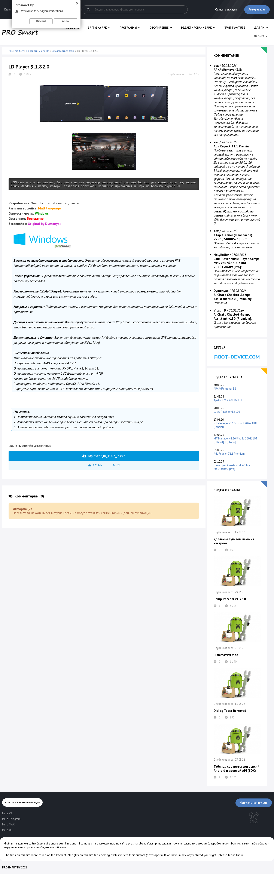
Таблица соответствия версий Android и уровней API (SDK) (236, 768)
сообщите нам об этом (51, 847)
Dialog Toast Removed (230, 711)
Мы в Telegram (11, 819)
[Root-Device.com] (237, 357)
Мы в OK (7, 830)
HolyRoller (221, 255)
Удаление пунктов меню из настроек (234, 541)
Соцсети (72, 28)
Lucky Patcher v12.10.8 (227, 412)
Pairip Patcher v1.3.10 (230, 599)
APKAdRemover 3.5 (225, 388)
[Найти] (88, 9)
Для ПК (259, 28)
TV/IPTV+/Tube (234, 28)
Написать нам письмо (254, 802)
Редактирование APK (196, 28)
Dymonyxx (221, 291)
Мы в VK (7, 813)
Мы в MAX (8, 824)
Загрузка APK (97, 28)
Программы (128, 28)
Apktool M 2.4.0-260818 (228, 400)
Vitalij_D (220, 310)
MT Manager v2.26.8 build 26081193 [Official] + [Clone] (235, 440)
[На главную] (20, 32)
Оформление (158, 28)
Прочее (259, 36)
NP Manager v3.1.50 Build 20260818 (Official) (235, 425)
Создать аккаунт (226, 9)
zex (216, 66)
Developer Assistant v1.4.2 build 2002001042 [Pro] (233, 467)
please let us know (231, 855)
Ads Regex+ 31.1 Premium (229, 454)
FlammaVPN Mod (226, 655)
